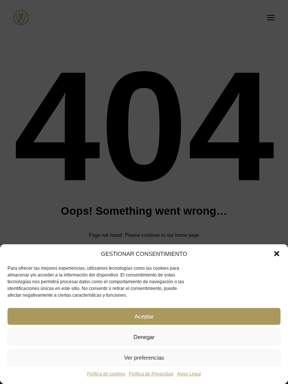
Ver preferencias (144, 357)
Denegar (144, 337)
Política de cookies (106, 374)
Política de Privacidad (151, 374)
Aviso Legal (189, 374)
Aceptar (144, 316)
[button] (276, 253)
